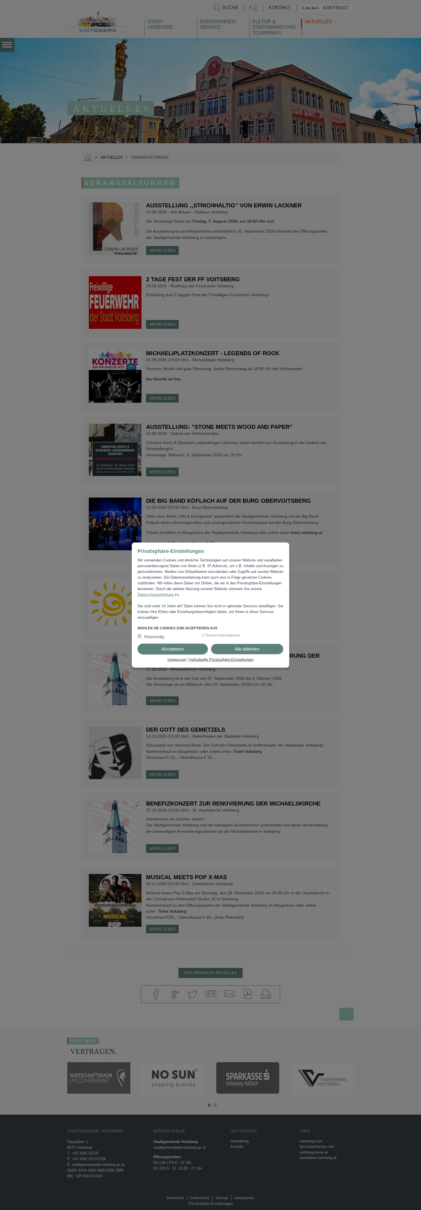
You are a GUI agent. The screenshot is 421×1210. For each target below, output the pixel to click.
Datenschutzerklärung (155, 594)
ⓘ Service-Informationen (220, 635)
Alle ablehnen (247, 649)
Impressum (177, 659)
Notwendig (154, 636)
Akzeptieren (173, 649)
